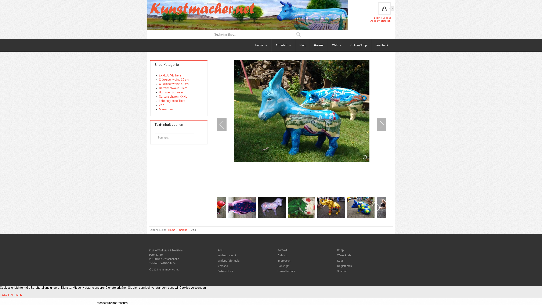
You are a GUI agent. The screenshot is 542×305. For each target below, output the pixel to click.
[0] (384, 8)
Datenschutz (225, 271)
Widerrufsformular (229, 260)
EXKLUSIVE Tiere (170, 75)
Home (259, 45)
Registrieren (344, 266)
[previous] (224, 124)
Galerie (319, 45)
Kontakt (282, 250)
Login (340, 260)
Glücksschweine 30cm (174, 79)
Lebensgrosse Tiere (172, 101)
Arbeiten (282, 45)
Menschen (166, 109)
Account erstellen (381, 20)
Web (335, 45)
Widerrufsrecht (227, 255)
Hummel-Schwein (171, 92)
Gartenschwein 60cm (173, 88)
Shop (340, 250)
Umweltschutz (286, 271)
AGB (220, 250)
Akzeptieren (12, 295)
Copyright (283, 266)
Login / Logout (382, 18)
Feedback (382, 45)
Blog (303, 45)
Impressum (284, 260)
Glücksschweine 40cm (174, 84)
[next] (379, 124)
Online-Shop (358, 45)
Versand (223, 266)
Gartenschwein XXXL (173, 96)
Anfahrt (282, 255)
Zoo (161, 105)
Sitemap (342, 271)
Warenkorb (344, 255)
